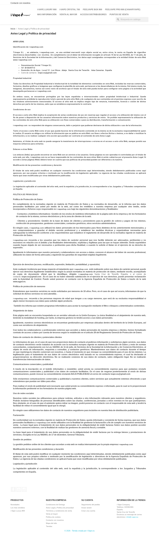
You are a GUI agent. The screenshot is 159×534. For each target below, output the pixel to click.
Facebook (13, 489)
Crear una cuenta (88, 511)
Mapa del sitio (51, 523)
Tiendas (49, 526)
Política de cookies (53, 517)
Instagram (24, 489)
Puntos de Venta (119, 14)
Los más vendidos (18, 508)
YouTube (18, 489)
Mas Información (47, 14)
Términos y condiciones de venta (59, 511)
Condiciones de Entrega (55, 505)
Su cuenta (87, 500)
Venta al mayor (68, 14)
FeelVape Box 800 (92, 9)
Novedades (15, 505)
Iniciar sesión (86, 508)
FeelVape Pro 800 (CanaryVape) (122, 9)
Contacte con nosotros (20, 3)
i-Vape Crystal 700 (70, 9)
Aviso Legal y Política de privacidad (60, 508)
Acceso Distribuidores (93, 14)
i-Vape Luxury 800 (47, 9)
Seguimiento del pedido (90, 505)
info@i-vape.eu (132, 517)
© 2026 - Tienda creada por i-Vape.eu (79, 531)
